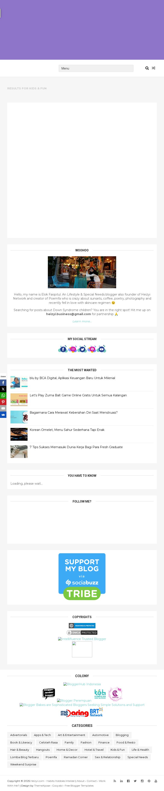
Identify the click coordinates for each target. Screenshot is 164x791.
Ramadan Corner (76, 757)
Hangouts (43, 749)
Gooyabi (57, 785)
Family (69, 742)
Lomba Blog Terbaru (24, 757)
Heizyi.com (26, 68)
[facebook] (128, 781)
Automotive (100, 735)
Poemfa (51, 757)
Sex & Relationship (107, 757)
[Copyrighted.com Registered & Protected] (82, 627)
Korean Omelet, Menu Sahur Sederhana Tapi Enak (67, 430)
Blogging (122, 735)
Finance (104, 742)
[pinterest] (149, 781)
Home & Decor (67, 749)
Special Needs (137, 757)
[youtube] (156, 781)
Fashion (86, 742)
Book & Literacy (21, 742)
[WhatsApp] (3, 395)
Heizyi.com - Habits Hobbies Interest (53, 780)
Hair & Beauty (19, 749)
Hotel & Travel (94, 749)
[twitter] (135, 781)
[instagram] (142, 781)
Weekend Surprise (23, 764)
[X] (3, 389)
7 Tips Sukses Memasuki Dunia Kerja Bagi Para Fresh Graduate (76, 447)
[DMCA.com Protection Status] (82, 635)
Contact (92, 780)
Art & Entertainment (71, 735)
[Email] (3, 408)
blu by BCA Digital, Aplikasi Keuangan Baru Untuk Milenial (72, 378)
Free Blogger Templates (79, 785)
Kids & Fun (118, 749)
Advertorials (18, 735)
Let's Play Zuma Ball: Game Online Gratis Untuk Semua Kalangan (78, 395)
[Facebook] (3, 383)
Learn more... (82, 321)
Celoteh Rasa (48, 742)
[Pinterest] (3, 402)
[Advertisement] (82, 30)
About (81, 780)
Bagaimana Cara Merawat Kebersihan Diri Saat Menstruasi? (74, 412)
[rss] (115, 781)
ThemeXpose (42, 785)
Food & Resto (126, 742)
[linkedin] (121, 781)
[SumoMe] (3, 414)
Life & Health (140, 749)
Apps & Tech (42, 735)
